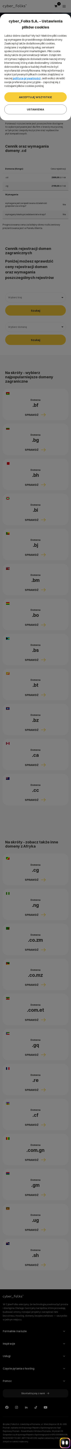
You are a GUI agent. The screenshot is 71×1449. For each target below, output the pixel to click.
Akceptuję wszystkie (35, 97)
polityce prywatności (26, 78)
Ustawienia (35, 109)
